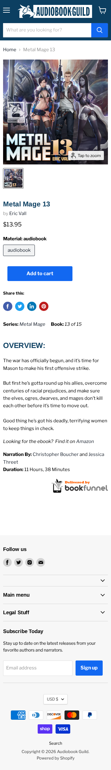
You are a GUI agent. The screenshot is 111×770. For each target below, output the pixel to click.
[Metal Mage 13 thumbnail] (13, 178)
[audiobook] (19, 257)
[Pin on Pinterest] (43, 306)
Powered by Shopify (56, 758)
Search (55, 743)
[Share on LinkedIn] (31, 306)
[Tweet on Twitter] (19, 306)
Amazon (85, 441)
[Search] (99, 30)
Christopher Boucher (56, 454)
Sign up (89, 668)
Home (9, 49)
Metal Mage (32, 324)
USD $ (52, 699)
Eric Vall (18, 213)
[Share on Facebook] (7, 306)
